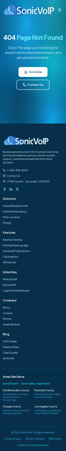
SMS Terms (55, 438)
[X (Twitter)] (17, 189)
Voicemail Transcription (16, 250)
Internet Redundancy (15, 211)
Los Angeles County (45, 406)
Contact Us (35, 84)
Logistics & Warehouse (16, 290)
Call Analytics (10, 256)
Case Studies (10, 352)
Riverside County (44, 390)
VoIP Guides (10, 341)
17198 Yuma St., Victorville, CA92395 (28, 181)
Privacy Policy (13, 438)
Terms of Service (34, 438)
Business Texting (12, 239)
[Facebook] (4, 189)
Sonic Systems (40, 445)
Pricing (7, 222)
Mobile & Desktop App (16, 245)
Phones (7, 318)
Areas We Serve (11, 324)
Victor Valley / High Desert (35, 383)
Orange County (12, 406)
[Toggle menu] (59, 9)
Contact (8, 313)
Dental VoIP (9, 284)
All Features (9, 262)
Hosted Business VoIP (15, 205)
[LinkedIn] (11, 189)
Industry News (11, 346)
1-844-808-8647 (17, 170)
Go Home (35, 72)
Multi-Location (11, 217)
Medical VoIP (10, 279)
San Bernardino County (16, 390)
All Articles (8, 358)
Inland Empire (10, 383)
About (6, 307)
